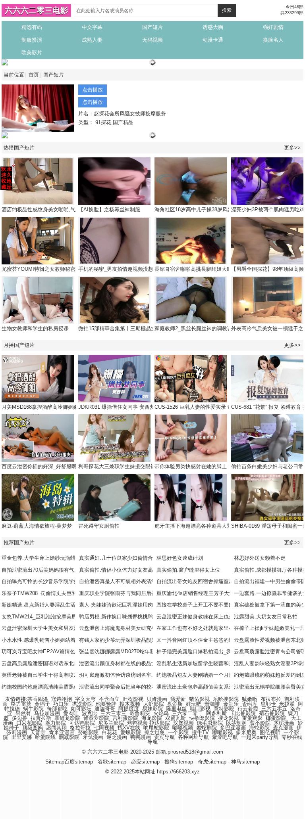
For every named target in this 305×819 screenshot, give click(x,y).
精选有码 (31, 27)
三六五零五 (274, 709)
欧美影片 (31, 52)
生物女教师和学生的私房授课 (35, 328)
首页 (34, 75)
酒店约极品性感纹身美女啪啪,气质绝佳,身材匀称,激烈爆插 (68, 209)
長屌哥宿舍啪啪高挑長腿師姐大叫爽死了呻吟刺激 (211, 269)
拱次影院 (82, 704)
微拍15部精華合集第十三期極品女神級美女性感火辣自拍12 (145, 328)
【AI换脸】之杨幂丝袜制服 (109, 209)
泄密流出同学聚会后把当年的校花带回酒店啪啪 (133, 687)
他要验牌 (106, 704)
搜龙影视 (228, 718)
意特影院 (224, 709)
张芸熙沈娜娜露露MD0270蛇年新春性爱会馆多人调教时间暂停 (150, 651)
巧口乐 (61, 704)
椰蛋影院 (276, 718)
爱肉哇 (71, 713)
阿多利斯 (216, 713)
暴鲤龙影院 (67, 718)
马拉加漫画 (47, 713)
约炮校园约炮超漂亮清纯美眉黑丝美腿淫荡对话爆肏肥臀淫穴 (71, 687)
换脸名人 (273, 40)
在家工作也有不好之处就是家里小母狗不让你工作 (213, 628)
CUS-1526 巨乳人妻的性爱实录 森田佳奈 (201, 407)
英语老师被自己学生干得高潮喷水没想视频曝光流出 (61, 675)
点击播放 (92, 90)
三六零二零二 (187, 713)
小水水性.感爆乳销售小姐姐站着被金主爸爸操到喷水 (62, 640)
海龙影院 (151, 718)
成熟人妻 (92, 40)
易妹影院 (152, 709)
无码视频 (152, 40)
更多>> (292, 148)
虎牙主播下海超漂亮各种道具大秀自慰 (198, 526)
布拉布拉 (271, 699)
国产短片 (152, 27)
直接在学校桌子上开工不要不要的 (195, 605)
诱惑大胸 (213, 27)
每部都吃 (57, 709)
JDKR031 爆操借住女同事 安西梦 (116, 407)
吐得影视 (133, 699)
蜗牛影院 (33, 709)
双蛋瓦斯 (175, 718)
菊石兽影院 (272, 713)
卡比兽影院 (243, 713)
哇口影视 (200, 709)
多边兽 (19, 718)
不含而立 (109, 699)
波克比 (89, 713)
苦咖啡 (212, 704)
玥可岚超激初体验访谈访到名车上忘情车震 (128, 675)
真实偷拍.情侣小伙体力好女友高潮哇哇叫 (126, 570)
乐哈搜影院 (226, 699)
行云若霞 (247, 709)
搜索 (227, 10)
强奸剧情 (273, 27)
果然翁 (23, 713)
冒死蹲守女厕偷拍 (99, 526)
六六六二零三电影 (36, 10)
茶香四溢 (37, 699)
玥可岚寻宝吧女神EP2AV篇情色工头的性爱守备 (56, 651)
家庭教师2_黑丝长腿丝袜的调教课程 (195, 328)
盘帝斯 (175, 704)
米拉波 (287, 704)
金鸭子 (42, 704)
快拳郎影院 (202, 718)
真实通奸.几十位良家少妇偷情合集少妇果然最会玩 (136, 558)
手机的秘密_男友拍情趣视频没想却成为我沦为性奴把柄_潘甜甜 (150, 269)
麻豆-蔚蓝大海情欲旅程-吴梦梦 (37, 526)
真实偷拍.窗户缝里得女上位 (188, 570)
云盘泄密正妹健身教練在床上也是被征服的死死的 (213, 617)
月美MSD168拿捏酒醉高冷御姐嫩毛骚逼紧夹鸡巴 (58, 407)
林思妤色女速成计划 (179, 558)
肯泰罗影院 (96, 718)
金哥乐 (231, 704)
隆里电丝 (176, 709)
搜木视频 (130, 704)
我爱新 (178, 699)
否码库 (249, 704)
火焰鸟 (161, 713)
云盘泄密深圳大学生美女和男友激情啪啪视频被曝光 (61, 628)
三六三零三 (113, 713)
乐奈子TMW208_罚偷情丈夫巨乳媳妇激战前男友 (57, 593)
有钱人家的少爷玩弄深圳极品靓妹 (117, 640)
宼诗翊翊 (61, 699)
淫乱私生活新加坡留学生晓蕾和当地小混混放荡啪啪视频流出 (226, 663)
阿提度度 (128, 709)
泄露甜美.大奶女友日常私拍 (265, 617)
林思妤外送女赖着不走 (260, 558)
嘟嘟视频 (182, 728)
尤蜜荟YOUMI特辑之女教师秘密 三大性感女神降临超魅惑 (68, 269)
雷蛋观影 (252, 718)
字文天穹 (85, 699)
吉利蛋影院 (125, 718)
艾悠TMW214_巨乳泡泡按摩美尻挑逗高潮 (49, 617)
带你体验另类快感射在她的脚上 (190, 466)
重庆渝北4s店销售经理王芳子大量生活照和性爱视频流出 (221, 593)
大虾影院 (153, 704)
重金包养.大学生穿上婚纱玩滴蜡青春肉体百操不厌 (59, 558)
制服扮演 (31, 40)
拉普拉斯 (41, 718)
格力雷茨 (21, 704)
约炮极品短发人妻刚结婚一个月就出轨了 (202, 675)
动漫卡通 (213, 40)
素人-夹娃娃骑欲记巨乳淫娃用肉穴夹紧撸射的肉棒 (136, 605)
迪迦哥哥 (105, 709)
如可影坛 (81, 709)
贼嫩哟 (249, 699)
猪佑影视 (199, 699)
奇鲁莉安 (139, 713)
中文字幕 (92, 27)
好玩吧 (193, 704)
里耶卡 (268, 704)
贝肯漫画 (157, 699)
